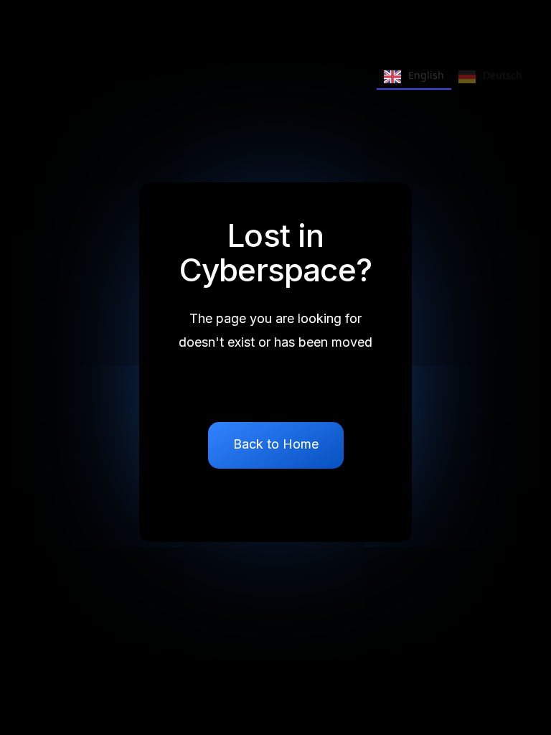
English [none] (426, 75)
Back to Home (276, 443)
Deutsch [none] (502, 75)
